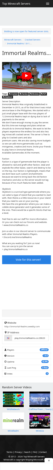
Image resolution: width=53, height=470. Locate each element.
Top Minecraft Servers (16, 3)
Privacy (18, 452)
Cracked (14, 94)
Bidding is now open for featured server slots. (26, 31)
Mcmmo (35, 94)
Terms (9, 452)
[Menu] (48, 3)
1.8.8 (46, 355)
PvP (44, 94)
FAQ (35, 452)
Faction (24, 94)
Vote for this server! (28, 259)
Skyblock (8, 97)
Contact (43, 452)
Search (27, 452)
